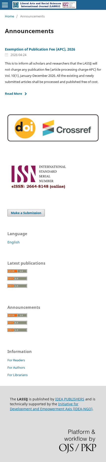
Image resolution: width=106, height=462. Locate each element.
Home (9, 16)
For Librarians (17, 375)
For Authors (16, 367)
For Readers (16, 360)
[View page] (38, 191)
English (13, 242)
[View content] (53, 140)
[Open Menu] (5, 5)
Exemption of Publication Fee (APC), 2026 (40, 49)
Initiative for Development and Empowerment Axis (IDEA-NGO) (51, 406)
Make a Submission (26, 213)
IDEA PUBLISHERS (69, 399)
